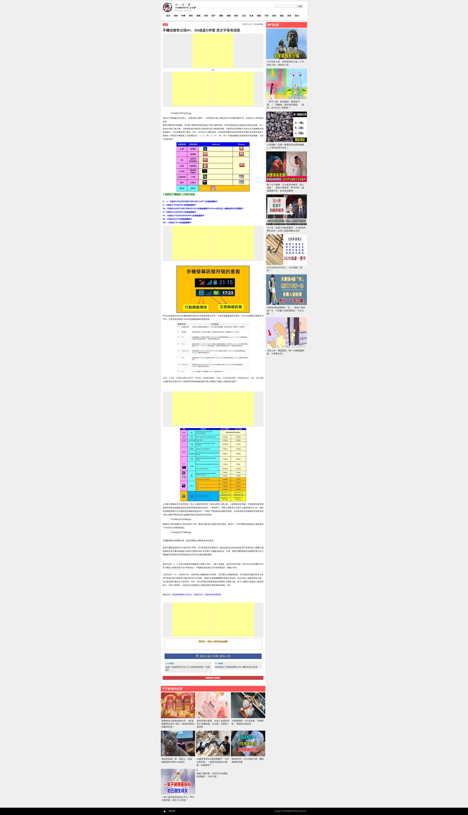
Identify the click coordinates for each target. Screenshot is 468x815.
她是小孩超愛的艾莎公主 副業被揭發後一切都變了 (188, 668)
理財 (176, 16)
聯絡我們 (172, 811)
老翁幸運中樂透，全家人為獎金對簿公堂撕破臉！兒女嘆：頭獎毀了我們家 (213, 724)
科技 (206, 16)
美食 (289, 16)
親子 (214, 16)
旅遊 (282, 16)
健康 (229, 16)
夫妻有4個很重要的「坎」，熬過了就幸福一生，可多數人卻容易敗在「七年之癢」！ (286, 310)
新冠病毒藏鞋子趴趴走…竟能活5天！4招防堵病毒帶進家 (196, 595)
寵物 (259, 16)
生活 (244, 16)
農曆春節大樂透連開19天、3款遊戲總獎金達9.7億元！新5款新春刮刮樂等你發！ (177, 724)
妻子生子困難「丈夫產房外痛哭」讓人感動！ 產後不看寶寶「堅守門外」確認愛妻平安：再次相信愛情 (285, 187)
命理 (274, 16)
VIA (228, 585)
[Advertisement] (213, 51)
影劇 (198, 16)
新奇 (236, 16)
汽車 (266, 16)
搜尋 (300, 6)
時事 (183, 16)
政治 (168, 16)
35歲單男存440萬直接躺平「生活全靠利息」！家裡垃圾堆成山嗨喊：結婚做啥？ (213, 762)
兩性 (191, 16)
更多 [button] (297, 16)
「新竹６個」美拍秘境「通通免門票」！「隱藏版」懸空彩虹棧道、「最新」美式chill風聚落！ (285, 104)
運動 (221, 16)
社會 (251, 16)
